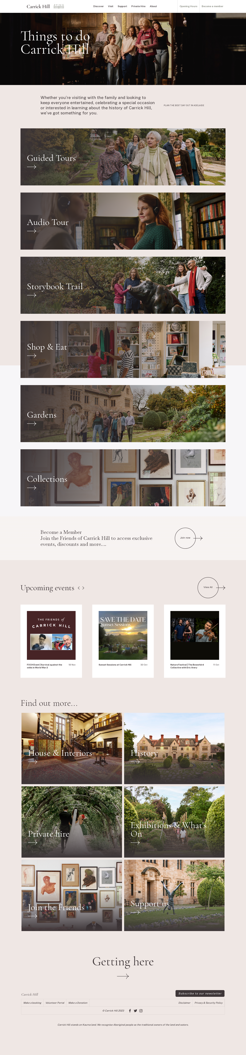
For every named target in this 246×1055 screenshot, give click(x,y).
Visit (110, 6)
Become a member (212, 6)
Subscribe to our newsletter (200, 993)
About (153, 6)
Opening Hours (188, 6)
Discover (98, 6)
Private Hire (138, 6)
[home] (45, 6)
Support (122, 6)
